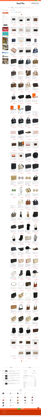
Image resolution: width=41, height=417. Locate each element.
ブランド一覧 (16, 7)
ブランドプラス (4, 410)
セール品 (3, 15)
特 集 (24, 7)
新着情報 (12, 7)
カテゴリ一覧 (20, 7)
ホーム (9, 7)
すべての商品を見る (6, 10)
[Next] (27, 14)
